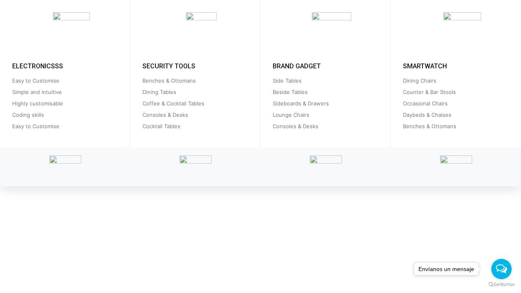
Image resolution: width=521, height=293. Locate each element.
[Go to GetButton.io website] (501, 284)
